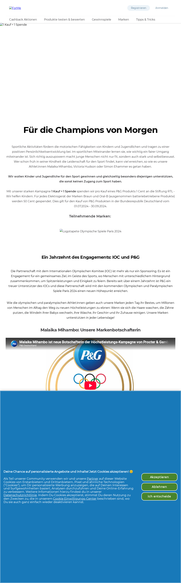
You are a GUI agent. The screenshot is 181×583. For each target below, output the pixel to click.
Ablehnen (159, 487)
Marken (123, 19)
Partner (92, 478)
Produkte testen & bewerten (64, 19)
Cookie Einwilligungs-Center (75, 498)
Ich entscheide (159, 496)
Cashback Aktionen (23, 19)
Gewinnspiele (101, 19)
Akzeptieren (159, 477)
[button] (138, 8)
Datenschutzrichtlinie (20, 495)
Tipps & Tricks (145, 19)
